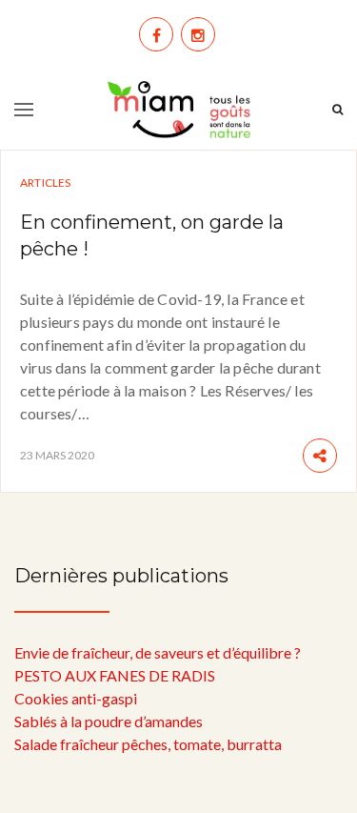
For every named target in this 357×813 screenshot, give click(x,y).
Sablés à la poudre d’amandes (108, 721)
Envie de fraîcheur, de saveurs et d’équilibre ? (157, 652)
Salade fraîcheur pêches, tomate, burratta (148, 744)
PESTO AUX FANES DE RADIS (114, 675)
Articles (45, 182)
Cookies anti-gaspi (75, 698)
